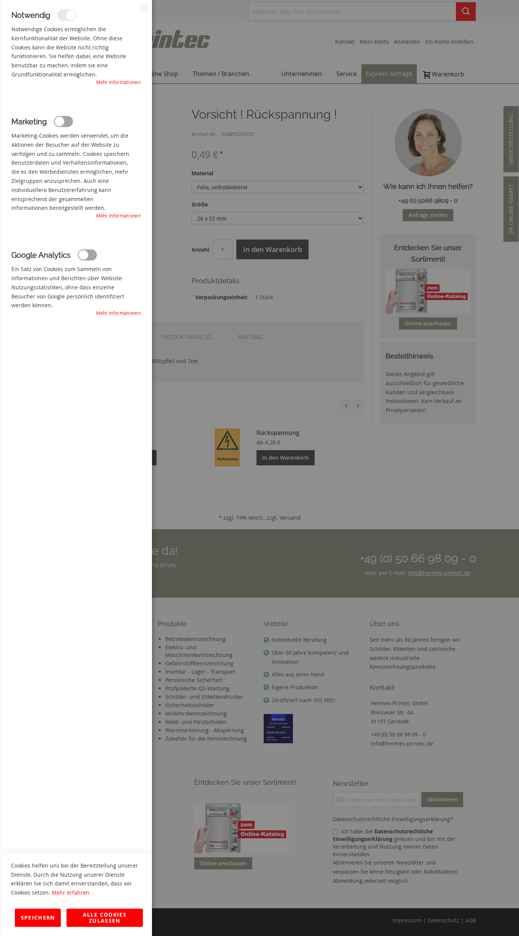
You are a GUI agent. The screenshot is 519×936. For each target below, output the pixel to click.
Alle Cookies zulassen (105, 917)
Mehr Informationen (118, 82)
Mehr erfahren (70, 892)
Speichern (38, 917)
